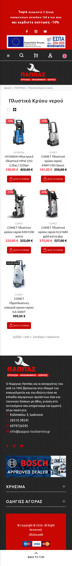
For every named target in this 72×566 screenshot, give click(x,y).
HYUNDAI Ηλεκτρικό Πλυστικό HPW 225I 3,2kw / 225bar (19, 161)
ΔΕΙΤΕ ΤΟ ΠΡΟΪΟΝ (21, 179)
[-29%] (53, 203)
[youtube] (45, 31)
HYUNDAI (19, 152)
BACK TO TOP (36, 557)
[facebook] (27, 31)
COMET (53, 152)
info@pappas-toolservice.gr (30, 431)
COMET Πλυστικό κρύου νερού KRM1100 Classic (53, 161)
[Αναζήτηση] (59, 55)
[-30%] (19, 132)
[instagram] (36, 31)
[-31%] (19, 203)
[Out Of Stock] (19, 274)
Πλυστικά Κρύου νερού (40, 88)
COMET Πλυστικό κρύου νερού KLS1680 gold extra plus (53, 232)
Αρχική (7, 88)
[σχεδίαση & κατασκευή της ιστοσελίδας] (36, 534)
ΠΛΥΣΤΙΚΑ (20, 88)
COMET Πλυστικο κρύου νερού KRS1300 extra (19, 232)
